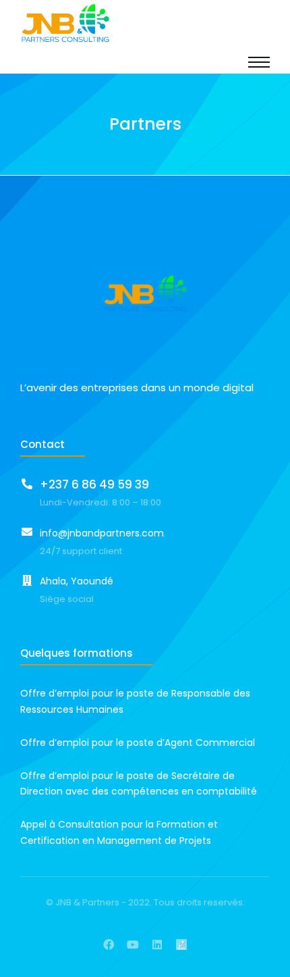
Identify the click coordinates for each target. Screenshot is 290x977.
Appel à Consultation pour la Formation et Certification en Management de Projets (119, 832)
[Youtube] (132, 944)
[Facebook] (108, 944)
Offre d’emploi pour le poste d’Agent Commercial (137, 742)
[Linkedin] (157, 944)
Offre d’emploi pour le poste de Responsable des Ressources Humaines (135, 701)
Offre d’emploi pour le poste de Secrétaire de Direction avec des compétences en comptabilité (138, 784)
